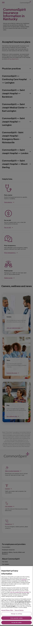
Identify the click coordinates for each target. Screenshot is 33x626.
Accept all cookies (17, 622)
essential (23, 579)
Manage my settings (16, 613)
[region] (16, 595)
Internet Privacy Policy (7, 610)
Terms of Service (19, 610)
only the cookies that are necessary (19, 592)
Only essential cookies (16, 618)
